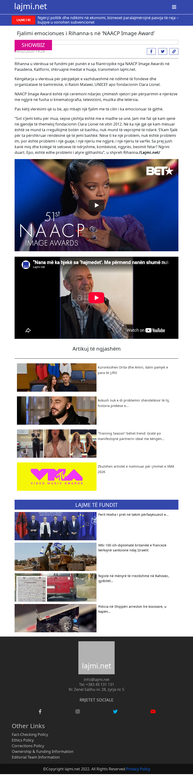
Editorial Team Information (36, 757)
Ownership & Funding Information (42, 751)
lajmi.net (30, 6)
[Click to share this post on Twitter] (161, 51)
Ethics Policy (23, 740)
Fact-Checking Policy (30, 734)
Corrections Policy (28, 745)
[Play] (96, 205)
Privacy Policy (138, 769)
